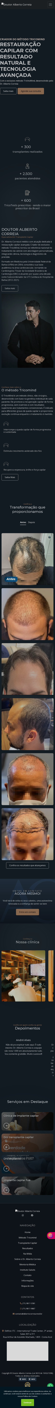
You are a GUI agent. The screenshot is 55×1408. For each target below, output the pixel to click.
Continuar (27, 1403)
